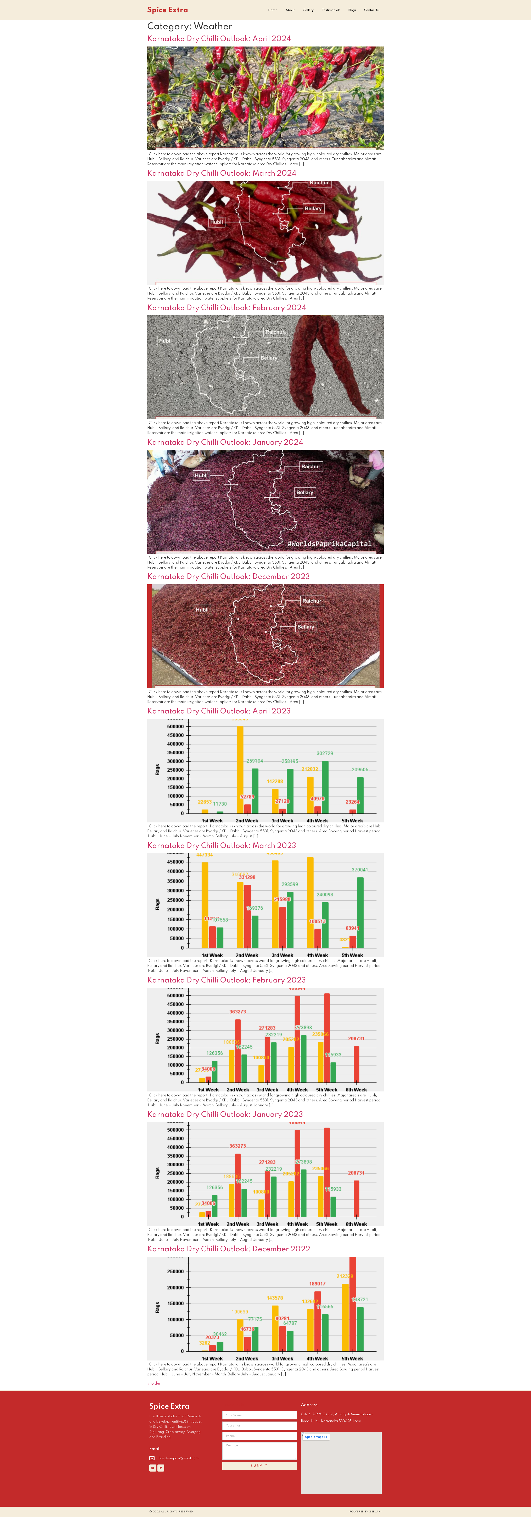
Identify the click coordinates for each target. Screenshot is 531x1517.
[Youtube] (152, 1468)
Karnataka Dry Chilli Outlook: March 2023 (221, 846)
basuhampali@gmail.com (179, 1458)
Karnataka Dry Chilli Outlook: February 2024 (226, 308)
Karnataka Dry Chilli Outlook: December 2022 (228, 1249)
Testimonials (331, 10)
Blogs (352, 10)
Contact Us (372, 10)
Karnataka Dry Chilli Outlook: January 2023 (225, 1114)
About (290, 10)
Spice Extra (167, 10)
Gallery (308, 10)
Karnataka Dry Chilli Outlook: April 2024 (219, 39)
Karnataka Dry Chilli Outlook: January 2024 (225, 442)
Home (272, 10)
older (154, 1383)
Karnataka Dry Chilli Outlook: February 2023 (226, 980)
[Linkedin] (160, 1468)
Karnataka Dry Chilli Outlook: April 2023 (219, 711)
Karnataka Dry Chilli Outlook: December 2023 (228, 577)
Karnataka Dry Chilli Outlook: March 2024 (221, 173)
